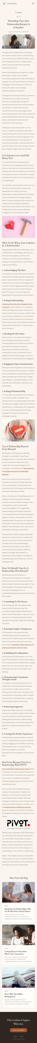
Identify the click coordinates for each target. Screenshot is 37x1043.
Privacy (15, 1036)
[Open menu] (33, 3)
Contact (22, 1036)
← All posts (18, 12)
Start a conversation (18, 1030)
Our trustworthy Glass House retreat (16, 769)
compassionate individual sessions (17, 807)
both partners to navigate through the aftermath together (18, 471)
